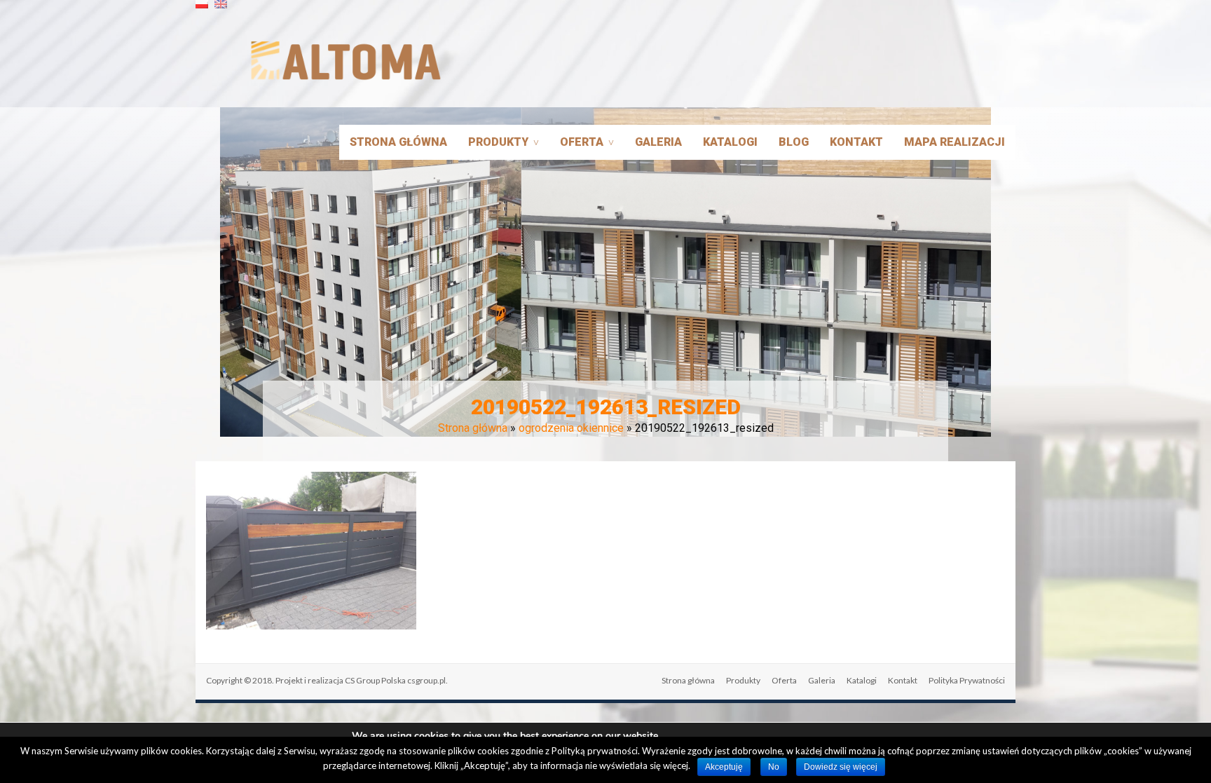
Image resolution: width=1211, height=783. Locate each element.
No (773, 767)
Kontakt (856, 142)
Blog (794, 142)
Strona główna (398, 142)
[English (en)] (220, 9)
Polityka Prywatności (967, 680)
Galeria (658, 142)
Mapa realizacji (954, 142)
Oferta (581, 142)
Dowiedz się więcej (840, 767)
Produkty (498, 142)
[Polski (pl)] (202, 9)
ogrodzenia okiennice (571, 428)
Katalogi (730, 142)
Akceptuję (724, 767)
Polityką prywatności (595, 750)
